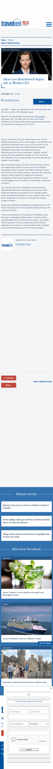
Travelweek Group (11, 100)
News (3, 40)
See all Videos (45, 643)
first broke (40, 116)
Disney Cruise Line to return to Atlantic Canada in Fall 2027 (26, 506)
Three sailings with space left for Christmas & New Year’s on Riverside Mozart (26, 521)
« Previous (8, 378)
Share (41, 101)
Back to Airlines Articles (10, 43)
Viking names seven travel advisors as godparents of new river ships (26, 535)
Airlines (11, 40)
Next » (8, 385)
